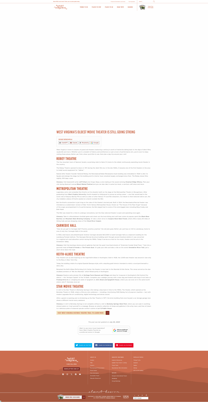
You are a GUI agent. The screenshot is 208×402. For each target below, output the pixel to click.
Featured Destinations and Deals (118, 1)
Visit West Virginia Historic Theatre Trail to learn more (81, 313)
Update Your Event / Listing (119, 362)
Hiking (135, 367)
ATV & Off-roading (138, 370)
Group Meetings (116, 381)
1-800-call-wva (71, 364)
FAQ (91, 362)
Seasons (135, 362)
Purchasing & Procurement (97, 367)
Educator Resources (95, 378)
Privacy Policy (110, 397)
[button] (154, 2)
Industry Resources (117, 360)
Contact (92, 360)
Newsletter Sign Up (71, 369)
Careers (92, 365)
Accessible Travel (94, 375)
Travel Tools (115, 365)
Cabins (135, 365)
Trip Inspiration (131, 1)
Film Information (94, 373)
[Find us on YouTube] (80, 374)
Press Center (93, 370)
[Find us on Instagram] (67, 374)
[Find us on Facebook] (63, 374)
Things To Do (136, 360)
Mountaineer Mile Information (119, 367)
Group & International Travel (119, 375)
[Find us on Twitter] (71, 374)
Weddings (114, 378)
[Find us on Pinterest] (76, 374)
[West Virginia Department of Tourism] (60, 7)
